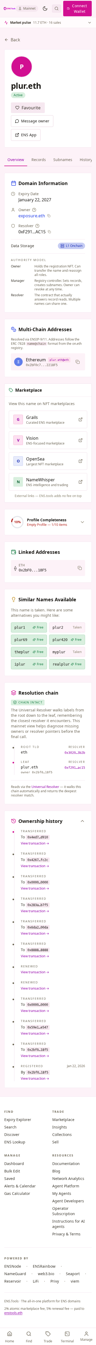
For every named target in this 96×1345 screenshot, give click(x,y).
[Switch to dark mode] (45, 8)
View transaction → (35, 843)
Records (38, 159)
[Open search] (56, 9)
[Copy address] (77, 362)
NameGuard (15, 1273)
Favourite (31, 108)
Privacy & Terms (66, 1233)
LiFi (36, 1281)
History (86, 159)
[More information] (34, 210)
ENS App (29, 134)
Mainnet (29, 8)
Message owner (35, 120)
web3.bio (46, 1273)
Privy (54, 1281)
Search (10, 1127)
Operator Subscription (63, 1211)
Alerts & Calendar (20, 1185)
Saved (9, 1178)
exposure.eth (31, 216)
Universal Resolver (45, 786)
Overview (15, 159)
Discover (11, 1134)
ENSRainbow (44, 1266)
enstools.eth (13, 1313)
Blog (56, 1171)
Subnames (62, 159)
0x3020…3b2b (75, 753)
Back (15, 40)
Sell (55, 1141)
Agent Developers (68, 1200)
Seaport (73, 1273)
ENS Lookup (14, 1141)
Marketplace (63, 1119)
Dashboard (14, 1163)
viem (75, 1281)
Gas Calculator (17, 1193)
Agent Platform (65, 1185)
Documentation (66, 1163)
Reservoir (12, 1281)
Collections (62, 1134)
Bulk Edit (12, 1171)
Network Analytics (68, 1178)
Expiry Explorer (17, 1119)
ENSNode (12, 1266)
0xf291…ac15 (75, 768)
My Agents (61, 1193)
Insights (59, 1127)
